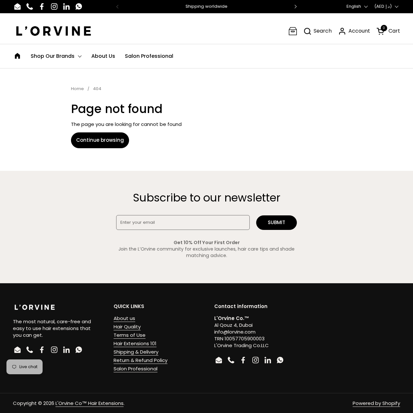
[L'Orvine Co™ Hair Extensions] (53, 31)
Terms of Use (130, 335)
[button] (317, 31)
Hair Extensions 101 (135, 343)
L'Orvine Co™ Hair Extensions (89, 403)
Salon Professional (135, 368)
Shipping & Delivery (136, 351)
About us (124, 318)
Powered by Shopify (376, 403)
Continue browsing (100, 140)
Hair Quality (127, 326)
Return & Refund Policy (140, 360)
